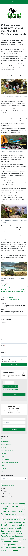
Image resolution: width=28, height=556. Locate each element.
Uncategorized (20, 299)
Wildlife (3, 550)
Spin (2, 539)
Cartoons (3, 469)
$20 (4, 386)
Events (3, 456)
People (12, 531)
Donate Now (14, 394)
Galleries (3, 453)
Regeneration (12, 534)
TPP (19, 542)
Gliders (2, 519)
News (2, 438)
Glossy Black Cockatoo (10, 519)
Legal (11, 522)
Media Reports (10, 297)
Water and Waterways (16, 548)
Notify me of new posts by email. (9, 361)
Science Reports (6, 444)
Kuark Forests (5, 522)
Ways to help (5, 460)
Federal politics (9, 511)
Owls (8, 531)
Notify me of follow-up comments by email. (12, 359)
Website (3, 352)
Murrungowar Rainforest (14, 528)
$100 (12, 386)
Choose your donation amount (10, 389)
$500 (16, 386)
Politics (7, 299)
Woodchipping (12, 550)
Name (3, 339)
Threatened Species (9, 541)
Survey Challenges (21, 539)
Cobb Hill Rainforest (11, 509)
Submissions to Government (9, 463)
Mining (8, 528)
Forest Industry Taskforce (16, 514)
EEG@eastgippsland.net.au (7, 485)
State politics (12, 299)
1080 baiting (4, 504)
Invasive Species (20, 519)
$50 (8, 386)
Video (2, 466)
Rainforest (4, 534)
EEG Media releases (7, 450)
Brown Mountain (13, 504)
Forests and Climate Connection (13, 517)
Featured (4, 447)
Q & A (3, 472)
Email (3, 346)
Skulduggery (19, 536)
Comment (4, 322)
